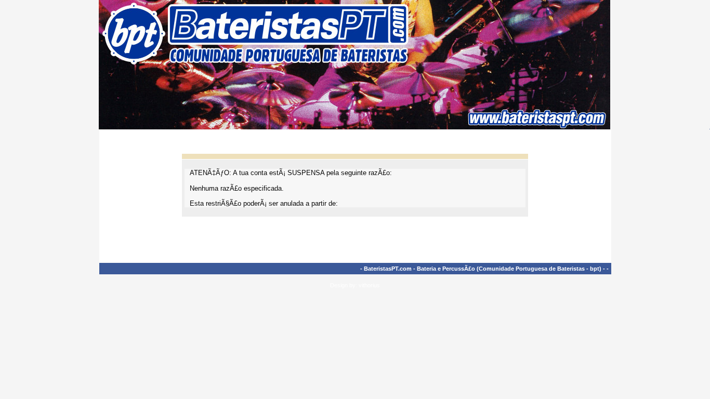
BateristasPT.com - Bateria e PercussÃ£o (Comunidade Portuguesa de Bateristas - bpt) (482, 268)
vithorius (369, 285)
